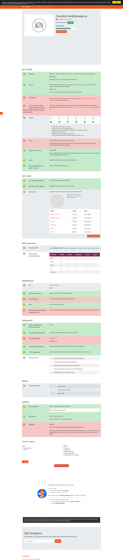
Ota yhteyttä (46, 6)
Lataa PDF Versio (61, 31)
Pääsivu (34, 6)
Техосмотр (53, 225)
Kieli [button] (98, 6)
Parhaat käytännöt (69, 451)
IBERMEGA (26, 556)
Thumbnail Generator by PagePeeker (31, 559)
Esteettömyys (67, 449)
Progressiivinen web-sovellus (71, 455)
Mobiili (25, 449)
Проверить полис (55, 218)
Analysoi (25, 461)
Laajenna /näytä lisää (93, 236)
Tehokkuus (67, 448)
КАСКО (52, 232)
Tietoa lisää (32, 3)
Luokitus (40, 6)
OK (116, 2)
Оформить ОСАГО (55, 214)
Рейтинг (52, 228)
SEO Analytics (26, 6)
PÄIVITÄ (70, 22)
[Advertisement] (61, 50)
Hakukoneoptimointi (69, 453)
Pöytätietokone (27, 448)
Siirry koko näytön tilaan (61, 465)
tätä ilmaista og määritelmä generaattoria (83, 107)
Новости (52, 221)
